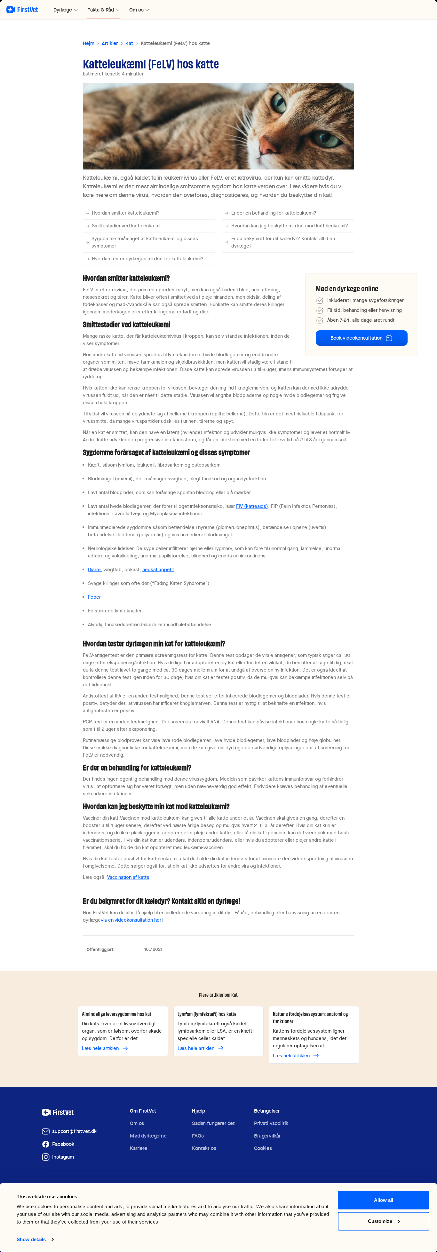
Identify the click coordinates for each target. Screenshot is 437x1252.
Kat (129, 43)
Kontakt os (204, 1148)
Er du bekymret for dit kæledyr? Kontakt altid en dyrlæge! (283, 242)
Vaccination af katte (128, 877)
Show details (31, 1239)
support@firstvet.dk (74, 1131)
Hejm (88, 43)
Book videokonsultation (356, 338)
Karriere (138, 1148)
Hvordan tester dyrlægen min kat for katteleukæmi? (147, 259)
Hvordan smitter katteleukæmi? (126, 213)
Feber (94, 597)
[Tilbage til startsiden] (22, 9)
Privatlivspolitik (271, 1123)
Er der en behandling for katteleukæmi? (273, 213)
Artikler (110, 43)
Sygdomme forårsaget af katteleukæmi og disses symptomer (144, 242)
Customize (380, 1221)
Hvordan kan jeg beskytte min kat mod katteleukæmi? (289, 226)
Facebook (63, 1144)
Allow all (383, 1200)
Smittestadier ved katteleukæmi (126, 226)
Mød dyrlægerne (148, 1135)
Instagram (63, 1157)
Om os (137, 1123)
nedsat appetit (158, 569)
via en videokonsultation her (131, 920)
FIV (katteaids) (252, 506)
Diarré (94, 569)
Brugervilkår (267, 1135)
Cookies (263, 1148)
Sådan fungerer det (213, 1123)
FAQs (197, 1135)
